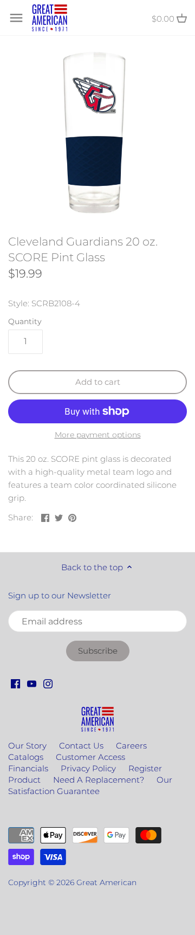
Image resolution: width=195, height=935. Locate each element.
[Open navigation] (16, 18)
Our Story (27, 745)
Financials (28, 768)
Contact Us (81, 745)
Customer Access (90, 757)
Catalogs (25, 757)
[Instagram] (48, 682)
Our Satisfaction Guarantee (90, 785)
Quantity (25, 321)
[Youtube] (31, 682)
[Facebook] (15, 682)
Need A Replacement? (98, 780)
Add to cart (97, 382)
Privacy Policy (88, 768)
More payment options (98, 435)
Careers (131, 745)
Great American (106, 882)
